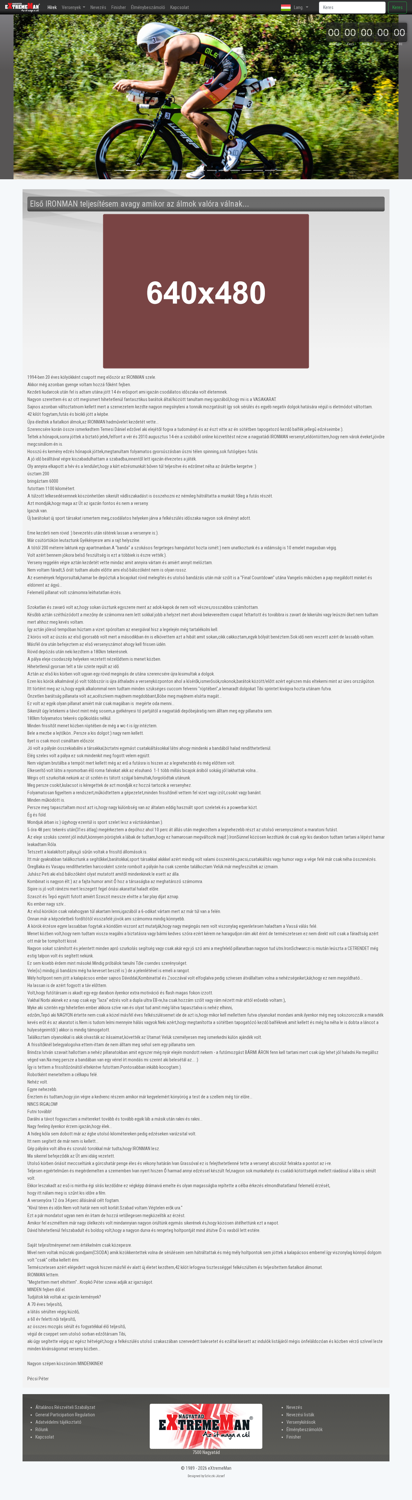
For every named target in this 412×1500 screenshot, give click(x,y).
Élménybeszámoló (148, 7)
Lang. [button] (299, 7)
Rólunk (41, 1429)
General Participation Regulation (65, 1415)
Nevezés (98, 7)
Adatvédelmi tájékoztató (58, 1422)
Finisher (118, 7)
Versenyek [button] (72, 7)
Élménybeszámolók (304, 1429)
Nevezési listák (300, 1415)
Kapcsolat (179, 7)
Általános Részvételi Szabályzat (65, 1407)
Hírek (53, 7)
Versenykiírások (300, 1422)
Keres (397, 7)
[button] (31, 96)
